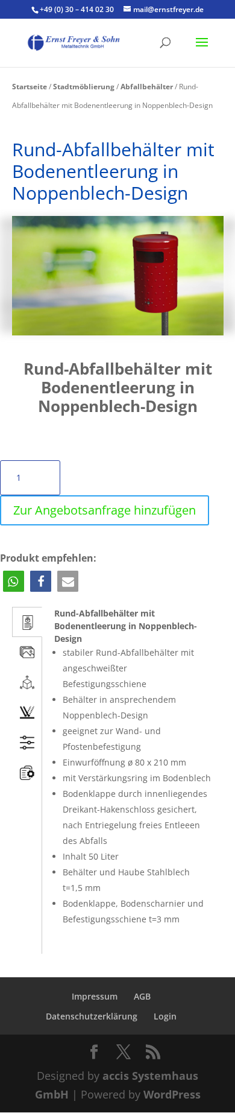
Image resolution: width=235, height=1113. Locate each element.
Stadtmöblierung (83, 86)
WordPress (172, 1094)
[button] (13, 581)
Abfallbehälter (147, 86)
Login (165, 1016)
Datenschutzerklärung (91, 1016)
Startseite (29, 86)
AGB (142, 996)
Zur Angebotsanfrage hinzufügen (104, 510)
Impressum (95, 996)
